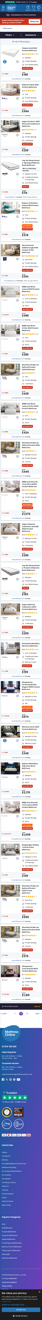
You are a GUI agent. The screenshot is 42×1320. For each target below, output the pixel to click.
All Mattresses (7, 1228)
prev (4, 1013)
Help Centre (6, 1205)
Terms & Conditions (9, 1282)
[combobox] (32, 35)
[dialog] (21, 1304)
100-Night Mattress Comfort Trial (14, 1164)
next (37, 1013)
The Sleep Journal (9, 1182)
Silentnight (6, 1254)
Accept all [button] (21, 1310)
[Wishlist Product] (17, 61)
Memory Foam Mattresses (12, 1247)
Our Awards (6, 1175)
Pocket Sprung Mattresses (12, 1243)
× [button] (39, 1292)
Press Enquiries (7, 1194)
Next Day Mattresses (9, 1258)
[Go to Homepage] (11, 8)
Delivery (5, 1160)
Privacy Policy (7, 1286)
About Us (5, 1186)
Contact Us (6, 1156)
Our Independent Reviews (12, 1171)
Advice (4, 1152)
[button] (21, 1305)
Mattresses (7, 28)
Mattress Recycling (9, 1167)
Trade (4, 1197)
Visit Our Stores (7, 1201)
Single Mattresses (8, 1239)
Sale (3, 1224)
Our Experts (6, 1179)
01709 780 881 (9, 1046)
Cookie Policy (7, 1301)
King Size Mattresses (9, 1235)
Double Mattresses (9, 1232)
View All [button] (37, 1006)
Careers (5, 1190)
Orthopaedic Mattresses (11, 1250)
